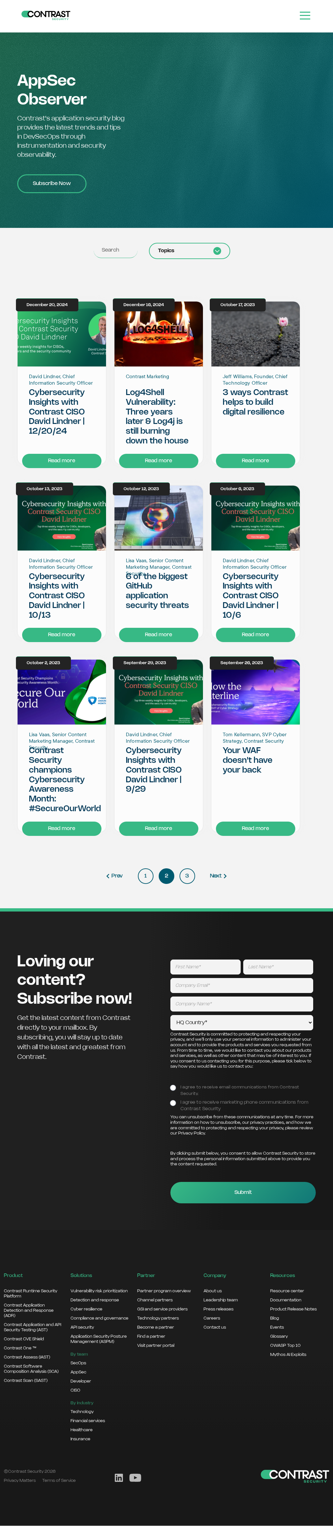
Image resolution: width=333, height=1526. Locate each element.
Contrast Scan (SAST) (25, 1381)
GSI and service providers (162, 1309)
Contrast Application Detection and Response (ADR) (29, 1310)
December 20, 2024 (47, 305)
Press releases (218, 1309)
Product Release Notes (293, 1309)
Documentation (285, 1300)
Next (215, 876)
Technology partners (158, 1318)
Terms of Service (59, 1481)
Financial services (88, 1421)
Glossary (279, 1336)
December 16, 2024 (144, 305)
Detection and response (95, 1300)
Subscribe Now (52, 183)
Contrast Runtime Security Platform (30, 1293)
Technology (82, 1412)
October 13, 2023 (44, 489)
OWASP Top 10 (285, 1345)
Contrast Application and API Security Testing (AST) (32, 1327)
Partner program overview (164, 1291)
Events (277, 1327)
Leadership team (221, 1300)
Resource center (287, 1291)
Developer (81, 1381)
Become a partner (155, 1327)
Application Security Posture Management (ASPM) (99, 1339)
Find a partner (151, 1336)
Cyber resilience (86, 1309)
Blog (274, 1318)
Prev (117, 876)
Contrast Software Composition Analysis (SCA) (31, 1368)
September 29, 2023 (145, 663)
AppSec (78, 1372)
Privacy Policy (191, 1133)
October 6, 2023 (237, 489)
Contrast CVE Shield (24, 1339)
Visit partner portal (155, 1345)
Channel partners (155, 1300)
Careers (212, 1318)
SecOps (78, 1363)
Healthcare (82, 1430)
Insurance (80, 1439)
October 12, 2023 (141, 489)
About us (213, 1291)
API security (82, 1327)
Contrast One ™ (20, 1348)
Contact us (215, 1327)
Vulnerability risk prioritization (99, 1291)
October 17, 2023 (237, 305)
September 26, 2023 (241, 663)
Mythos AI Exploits (288, 1355)
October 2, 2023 (43, 663)
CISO (75, 1390)
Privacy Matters (20, 1481)
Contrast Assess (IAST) (27, 1357)
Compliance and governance (99, 1318)
